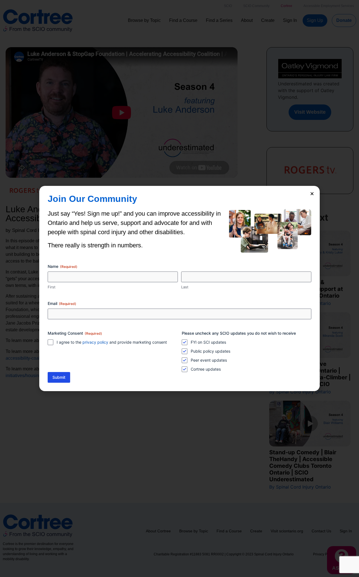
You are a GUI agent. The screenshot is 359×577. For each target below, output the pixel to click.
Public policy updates (210, 351)
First (52, 287)
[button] (312, 193)
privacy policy (95, 342)
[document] (179, 288)
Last (184, 287)
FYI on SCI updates (208, 342)
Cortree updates (206, 369)
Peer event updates (209, 360)
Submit (58, 377)
